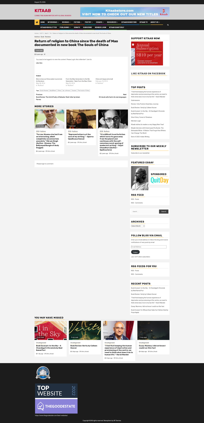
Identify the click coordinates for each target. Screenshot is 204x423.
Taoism (74, 90)
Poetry (88, 22)
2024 (38, 131)
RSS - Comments (137, 203)
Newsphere (107, 420)
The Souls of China (83, 90)
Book (42, 37)
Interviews (52, 22)
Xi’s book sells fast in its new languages (112, 96)
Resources (111, 22)
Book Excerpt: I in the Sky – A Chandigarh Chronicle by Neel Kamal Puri (49, 348)
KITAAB (43, 10)
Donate (77, 27)
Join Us (89, 59)
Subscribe (87, 27)
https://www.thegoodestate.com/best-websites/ (51, 415)
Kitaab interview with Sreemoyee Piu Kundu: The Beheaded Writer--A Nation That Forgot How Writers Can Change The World (148, 130)
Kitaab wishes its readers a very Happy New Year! (147, 124)
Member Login (100, 27)
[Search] (168, 25)
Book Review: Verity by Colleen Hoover (144, 107)
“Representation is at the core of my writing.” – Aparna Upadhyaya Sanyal (81, 136)
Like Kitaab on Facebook (148, 73)
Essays (99, 22)
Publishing (64, 27)
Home (42, 22)
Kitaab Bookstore (129, 22)
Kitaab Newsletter (48, 27)
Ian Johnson (66, 90)
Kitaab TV (144, 22)
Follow (135, 252)
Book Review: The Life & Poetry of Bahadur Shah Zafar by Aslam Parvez (58, 97)
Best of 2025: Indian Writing (140, 137)
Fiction (77, 22)
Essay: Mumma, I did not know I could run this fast (147, 306)
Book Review (44, 90)
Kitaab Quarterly (116, 27)
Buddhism (53, 90)
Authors (37, 37)
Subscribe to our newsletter (140, 153)
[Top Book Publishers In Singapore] (43, 373)
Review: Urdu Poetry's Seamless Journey (144, 104)
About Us (154, 22)
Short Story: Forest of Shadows (141, 117)
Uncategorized (41, 343)
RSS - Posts (135, 199)
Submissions (135, 100)
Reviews (65, 22)
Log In (73, 59)
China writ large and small (104, 79)
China (59, 90)
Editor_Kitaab (51, 151)
